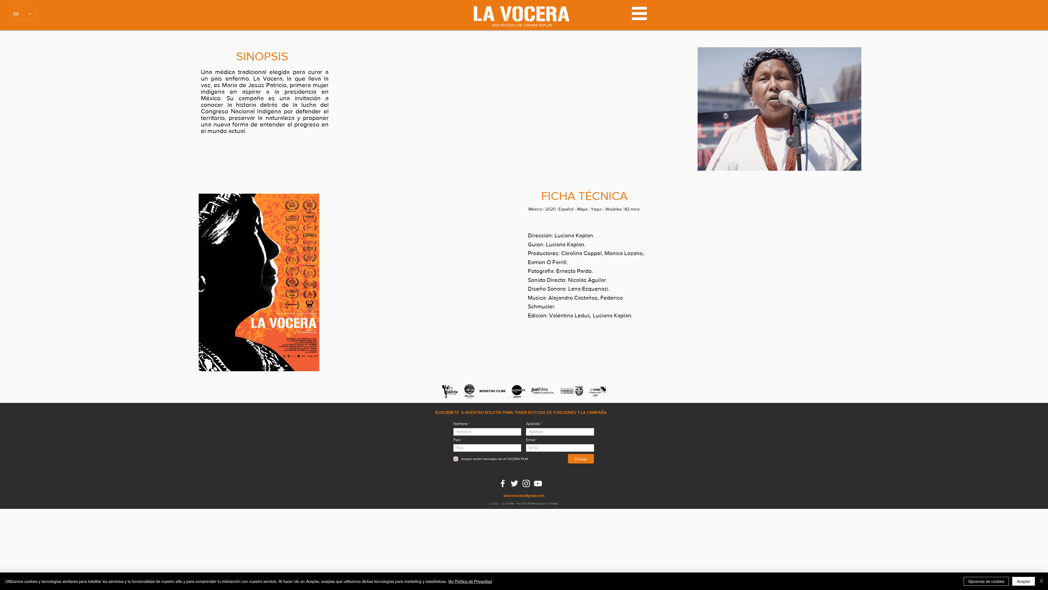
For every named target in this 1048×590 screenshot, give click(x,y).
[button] (639, 13)
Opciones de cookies (986, 581)
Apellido (533, 424)
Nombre (460, 424)
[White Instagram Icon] (526, 483)
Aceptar (1023, 581)
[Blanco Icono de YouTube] (538, 483)
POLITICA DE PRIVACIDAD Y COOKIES (537, 503)
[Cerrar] (1041, 581)
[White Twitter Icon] (514, 483)
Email (530, 440)
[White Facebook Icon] (503, 483)
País (457, 440)
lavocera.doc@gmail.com (524, 495)
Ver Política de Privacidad (470, 581)
